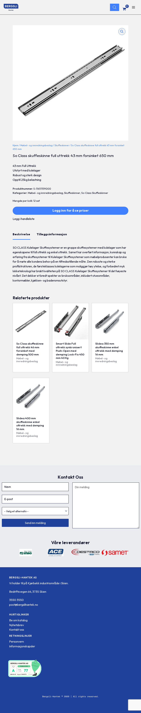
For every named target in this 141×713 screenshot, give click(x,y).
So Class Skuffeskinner (94, 193)
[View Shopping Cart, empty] (124, 9)
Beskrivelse (21, 234)
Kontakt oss (16, 629)
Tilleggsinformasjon (52, 234)
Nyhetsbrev (16, 625)
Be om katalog (18, 620)
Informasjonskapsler (22, 646)
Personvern (16, 641)
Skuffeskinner (62, 145)
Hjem (15, 145)
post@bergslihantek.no (23, 604)
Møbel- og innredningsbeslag (36, 145)
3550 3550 (16, 600)
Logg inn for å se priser (71, 210)
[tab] (21, 234)
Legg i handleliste (24, 219)
